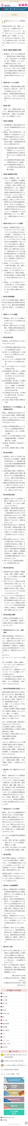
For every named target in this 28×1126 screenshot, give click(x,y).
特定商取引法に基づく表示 (8, 1117)
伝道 (3, 1006)
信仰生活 (4, 1010)
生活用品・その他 (6, 1043)
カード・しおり (5, 1040)
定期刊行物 (4, 1047)
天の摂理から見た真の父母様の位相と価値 (13, 1061)
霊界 (3, 1016)
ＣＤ (3, 1033)
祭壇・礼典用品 (5, 1030)
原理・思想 (4, 1003)
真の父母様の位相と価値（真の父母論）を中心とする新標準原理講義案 (15, 1056)
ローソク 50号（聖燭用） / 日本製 (11, 1074)
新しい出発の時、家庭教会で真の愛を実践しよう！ (15, 1065)
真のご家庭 (4, 1000)
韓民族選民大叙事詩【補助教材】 (11, 1070)
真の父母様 (4, 996)
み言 (3, 993)
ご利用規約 (4, 1120)
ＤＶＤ (3, 1037)
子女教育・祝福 (5, 1013)
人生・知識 (4, 1020)
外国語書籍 (4, 1027)
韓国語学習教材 (5, 1023)
